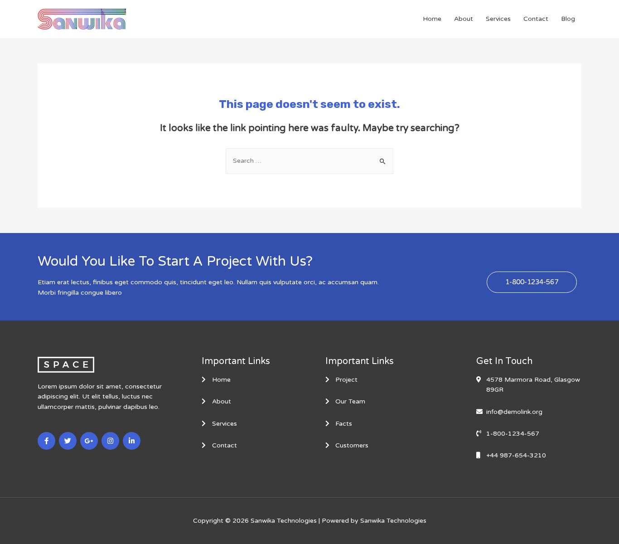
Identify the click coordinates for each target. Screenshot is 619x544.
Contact (535, 19)
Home (432, 19)
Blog (568, 19)
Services (498, 19)
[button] (532, 282)
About (463, 19)
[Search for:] (309, 161)
